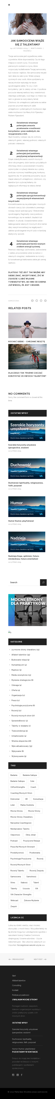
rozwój (40, 859)
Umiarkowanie (18, 736)
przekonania (35, 853)
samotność (31, 877)
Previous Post (18, 959)
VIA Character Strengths (20, 894)
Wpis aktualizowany (20, 746)
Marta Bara (36, 48)
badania (13, 775)
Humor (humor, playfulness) (21, 521)
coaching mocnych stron (21, 793)
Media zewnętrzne (20, 675)
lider (12, 805)
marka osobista (27, 805)
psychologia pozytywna (20, 859)
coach (33, 787)
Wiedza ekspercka (20, 741)
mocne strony (34, 811)
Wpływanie (16, 751)
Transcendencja (18, 731)
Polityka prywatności (20, 995)
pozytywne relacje (31, 841)
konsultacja (38, 799)
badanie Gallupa (17, 781)
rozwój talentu (17, 871)
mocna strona (16, 811)
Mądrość (15, 670)
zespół (13, 906)
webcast (14, 900)
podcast (14, 841)
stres (12, 883)
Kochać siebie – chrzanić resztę (26, 341)
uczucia (26, 889)
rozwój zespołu (37, 871)
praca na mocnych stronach (22, 847)
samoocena (13, 301)
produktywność (17, 853)
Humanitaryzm (18, 665)
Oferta (14, 690)
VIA (36, 889)
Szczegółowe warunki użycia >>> (31, 945)
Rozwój (27, 51)
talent (36, 883)
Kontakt (15, 990)
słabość (24, 883)
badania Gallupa (30, 775)
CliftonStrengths (17, 787)
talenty (13, 889)
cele (32, 781)
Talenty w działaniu (20, 726)
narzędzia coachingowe (20, 823)
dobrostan (15, 799)
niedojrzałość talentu (19, 829)
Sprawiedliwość (18, 721)
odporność (15, 835)
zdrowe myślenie (31, 900)
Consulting (16, 985)
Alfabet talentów (19, 655)
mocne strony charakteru (21, 817)
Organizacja (17, 695)
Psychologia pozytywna (22, 705)
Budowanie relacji (19, 660)
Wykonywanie (18, 756)
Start (14, 976)
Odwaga (15, 685)
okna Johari (31, 835)
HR (26, 799)
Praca (14, 700)
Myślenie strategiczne (21, 680)
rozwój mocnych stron (20, 865)
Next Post (38, 959)
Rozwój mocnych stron (21, 716)
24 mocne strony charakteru (24, 650)
